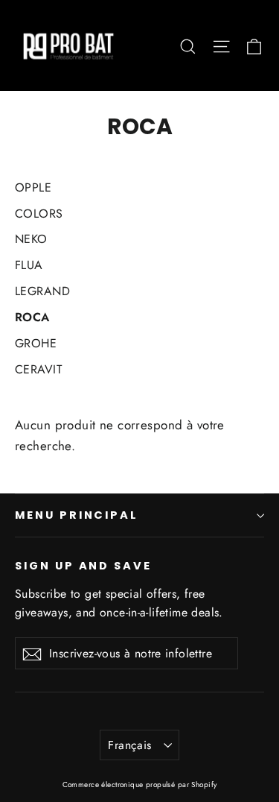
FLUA (29, 265)
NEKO (31, 238)
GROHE (36, 343)
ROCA (32, 317)
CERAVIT (38, 369)
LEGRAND (42, 291)
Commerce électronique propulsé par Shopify (139, 784)
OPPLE (33, 187)
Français (129, 745)
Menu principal (76, 515)
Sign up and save (83, 565)
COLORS (39, 213)
